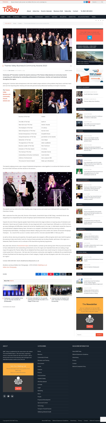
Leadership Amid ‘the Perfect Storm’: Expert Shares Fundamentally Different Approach (93, 282)
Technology (39, 17)
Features (54, 17)
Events (47, 17)
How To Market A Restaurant (91, 267)
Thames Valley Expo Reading (91, 101)
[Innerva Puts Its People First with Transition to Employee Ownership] (61, 290)
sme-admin (11, 70)
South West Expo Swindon (91, 94)
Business (40, 354)
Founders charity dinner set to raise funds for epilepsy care (93, 246)
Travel (94, 17)
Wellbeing (63, 17)
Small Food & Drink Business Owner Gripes (93, 260)
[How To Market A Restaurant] (79, 266)
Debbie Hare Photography (9, 267)
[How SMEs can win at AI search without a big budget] (79, 123)
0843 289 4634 (87, 11)
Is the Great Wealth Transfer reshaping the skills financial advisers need (91, 139)
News (3, 17)
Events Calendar (46, 11)
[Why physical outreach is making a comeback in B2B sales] (79, 116)
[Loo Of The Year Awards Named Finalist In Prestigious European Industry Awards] (79, 196)
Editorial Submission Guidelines (80, 354)
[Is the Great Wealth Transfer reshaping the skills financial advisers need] (79, 137)
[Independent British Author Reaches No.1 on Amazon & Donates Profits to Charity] (79, 236)
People (39, 396)
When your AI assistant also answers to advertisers (25, 2)
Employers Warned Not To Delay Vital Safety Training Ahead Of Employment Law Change (92, 188)
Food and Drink (41, 375)
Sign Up (90, 326)
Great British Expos (23, 245)
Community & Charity (43, 357)
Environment (41, 363)
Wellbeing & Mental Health (44, 411)
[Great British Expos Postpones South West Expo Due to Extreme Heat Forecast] (79, 220)
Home (9, 17)
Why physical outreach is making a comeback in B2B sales (93, 117)
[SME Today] (10, 9)
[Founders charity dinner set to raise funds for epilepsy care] (79, 245)
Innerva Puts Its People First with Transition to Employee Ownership (60, 299)
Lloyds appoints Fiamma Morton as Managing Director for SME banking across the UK (93, 173)
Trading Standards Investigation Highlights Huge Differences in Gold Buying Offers (93, 148)
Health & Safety (42, 378)
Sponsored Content (43, 402)
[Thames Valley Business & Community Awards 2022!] (37, 45)
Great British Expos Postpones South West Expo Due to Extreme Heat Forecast (93, 222)
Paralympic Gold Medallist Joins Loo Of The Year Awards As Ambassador (13, 299)
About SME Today (76, 351)
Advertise (36, 11)
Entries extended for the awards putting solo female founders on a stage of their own (38, 299)
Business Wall (58, 11)
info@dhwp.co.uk (42, 265)
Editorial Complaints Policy (79, 366)
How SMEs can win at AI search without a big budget (92, 124)
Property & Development (44, 399)
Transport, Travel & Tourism (44, 408)
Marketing (72, 17)
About (29, 11)
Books (39, 351)
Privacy (74, 360)
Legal (31, 17)
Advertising (75, 357)
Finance (24, 17)
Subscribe (68, 11)
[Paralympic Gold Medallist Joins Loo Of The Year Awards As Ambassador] (14, 290)
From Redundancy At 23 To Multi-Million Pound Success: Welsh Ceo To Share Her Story (93, 164)
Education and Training (43, 360)
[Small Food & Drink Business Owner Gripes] (79, 259)
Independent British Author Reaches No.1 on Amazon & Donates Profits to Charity (91, 237)
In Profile (16, 17)
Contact (75, 11)
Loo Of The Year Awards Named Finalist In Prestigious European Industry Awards (92, 198)
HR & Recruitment (83, 17)
